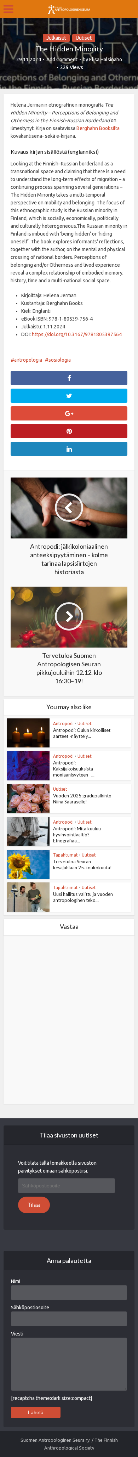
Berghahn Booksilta (98, 128)
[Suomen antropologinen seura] (69, 7)
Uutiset (84, 38)
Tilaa (34, 1205)
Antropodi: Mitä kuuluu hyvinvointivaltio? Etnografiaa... (77, 834)
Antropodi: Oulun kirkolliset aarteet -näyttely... (81, 733)
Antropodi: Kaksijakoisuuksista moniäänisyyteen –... (73, 769)
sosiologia (59, 360)
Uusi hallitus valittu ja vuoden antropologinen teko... (83, 897)
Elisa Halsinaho (105, 59)
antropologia (28, 360)
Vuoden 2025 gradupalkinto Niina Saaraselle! (82, 798)
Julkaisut (56, 38)
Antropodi (63, 723)
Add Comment (61, 59)
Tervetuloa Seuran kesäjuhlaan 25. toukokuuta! (82, 864)
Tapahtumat (65, 855)
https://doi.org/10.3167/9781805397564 (77, 334)
